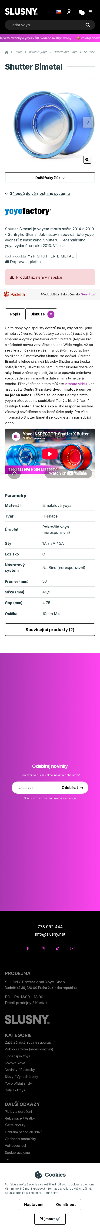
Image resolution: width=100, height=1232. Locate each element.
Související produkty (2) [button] (50, 629)
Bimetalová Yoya (65, 52)
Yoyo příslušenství (19, 1083)
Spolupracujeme (17, 1152)
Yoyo (18, 52)
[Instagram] (42, 948)
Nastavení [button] (33, 1204)
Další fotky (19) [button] (47, 178)
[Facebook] (27, 948)
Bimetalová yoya (56, 505)
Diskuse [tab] (41, 314)
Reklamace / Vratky (20, 1118)
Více (57, 245)
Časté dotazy (15, 1125)
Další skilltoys (15, 1090)
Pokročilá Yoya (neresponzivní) (29, 1049)
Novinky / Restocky (20, 1070)
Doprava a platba (25, 261)
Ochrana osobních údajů (23, 1132)
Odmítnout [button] (66, 1204)
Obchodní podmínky (20, 1139)
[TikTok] (57, 948)
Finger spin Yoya (17, 1056)
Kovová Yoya (15, 1063)
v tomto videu (76, 384)
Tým (8, 1159)
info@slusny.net (50, 934)
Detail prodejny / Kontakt (27, 1002)
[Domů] (21, 11)
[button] (80, 11)
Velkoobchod (15, 1145)
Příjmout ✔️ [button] (50, 1218)
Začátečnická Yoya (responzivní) (30, 1042)
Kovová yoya (38, 52)
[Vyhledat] (88, 25)
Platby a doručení (18, 1112)
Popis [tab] (15, 314)
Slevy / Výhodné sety (21, 1077)
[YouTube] (72, 948)
